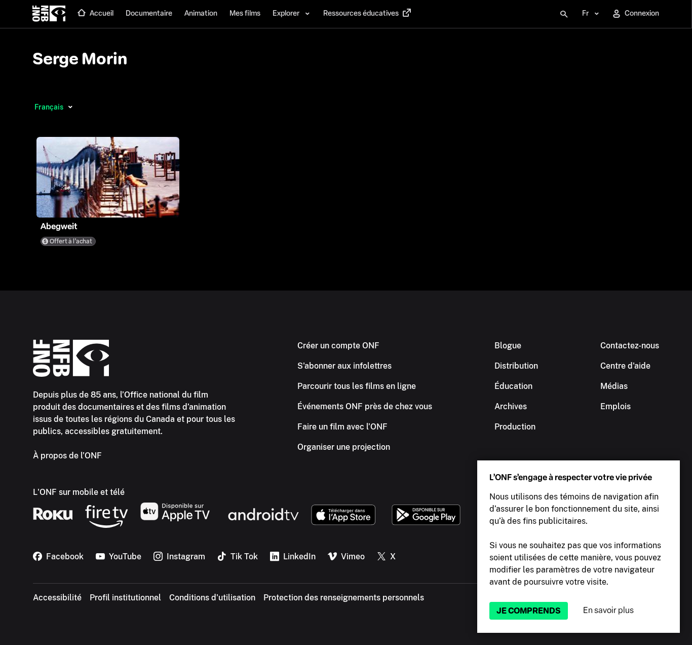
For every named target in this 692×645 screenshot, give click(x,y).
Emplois (615, 406)
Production (514, 427)
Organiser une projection (343, 447)
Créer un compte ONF (338, 345)
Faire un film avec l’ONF (342, 427)
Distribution (516, 366)
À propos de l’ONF (67, 455)
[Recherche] (564, 14)
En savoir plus (608, 610)
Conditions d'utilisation (212, 597)
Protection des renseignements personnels (343, 597)
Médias (614, 386)
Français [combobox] (48, 107)
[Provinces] (70, 107)
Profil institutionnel (125, 597)
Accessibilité (57, 597)
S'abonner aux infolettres (344, 366)
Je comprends (528, 611)
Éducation (513, 386)
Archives (510, 406)
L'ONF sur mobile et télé (79, 492)
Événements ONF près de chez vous (364, 406)
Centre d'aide (625, 366)
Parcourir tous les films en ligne (356, 386)
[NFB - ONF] (48, 14)
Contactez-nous (629, 345)
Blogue (507, 345)
